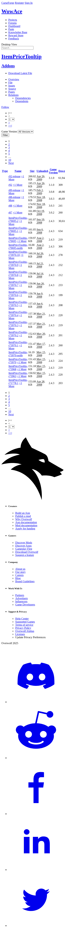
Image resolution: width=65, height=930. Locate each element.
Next (11, 163)
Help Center (22, 618)
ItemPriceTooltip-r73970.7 (18, 284)
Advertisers (21, 598)
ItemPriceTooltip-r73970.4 (18, 314)
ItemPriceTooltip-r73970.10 (18, 253)
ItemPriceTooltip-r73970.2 (18, 334)
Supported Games (25, 621)
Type (5, 171)
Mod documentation (26, 525)
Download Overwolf (26, 551)
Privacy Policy (23, 627)
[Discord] (36, 701)
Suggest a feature (24, 555)
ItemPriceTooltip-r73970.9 (18, 263)
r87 (10, 212)
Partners (19, 595)
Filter (5, 135)
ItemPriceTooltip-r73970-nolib (18, 354)
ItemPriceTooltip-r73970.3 (18, 324)
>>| (10, 125)
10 (9, 159)
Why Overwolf (23, 519)
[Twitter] (36, 925)
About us (20, 568)
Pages (11, 91)
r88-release (14, 197)
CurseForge (7, 2)
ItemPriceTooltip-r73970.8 (18, 273)
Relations (13, 95)
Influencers (21, 601)
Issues (11, 85)
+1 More (17, 184)
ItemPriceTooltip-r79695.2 (18, 219)
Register (19, 2)
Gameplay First (23, 548)
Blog (18, 578)
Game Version (53, 171)
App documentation (26, 522)
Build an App (22, 512)
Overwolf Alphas (24, 631)
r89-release (14, 190)
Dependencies (23, 98)
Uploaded (42, 171)
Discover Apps (23, 545)
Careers (19, 575)
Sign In (29, 2)
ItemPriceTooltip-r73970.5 (18, 304)
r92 (10, 184)
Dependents (21, 101)
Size (32, 171)
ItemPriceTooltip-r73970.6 (18, 294)
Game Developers (25, 604)
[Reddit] (36, 757)
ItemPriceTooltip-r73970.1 (18, 344)
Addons (8, 66)
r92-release (14, 176)
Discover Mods (23, 542)
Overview (13, 79)
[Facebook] (36, 813)
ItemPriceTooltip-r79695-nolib (18, 246)
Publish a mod (23, 516)
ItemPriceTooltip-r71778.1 (18, 382)
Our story (20, 572)
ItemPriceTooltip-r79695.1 (18, 229)
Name (18, 171)
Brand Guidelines (24, 581)
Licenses (20, 634)
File (10, 82)
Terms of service (24, 624)
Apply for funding (25, 528)
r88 (10, 205)
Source (12, 88)
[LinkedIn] (36, 869)
